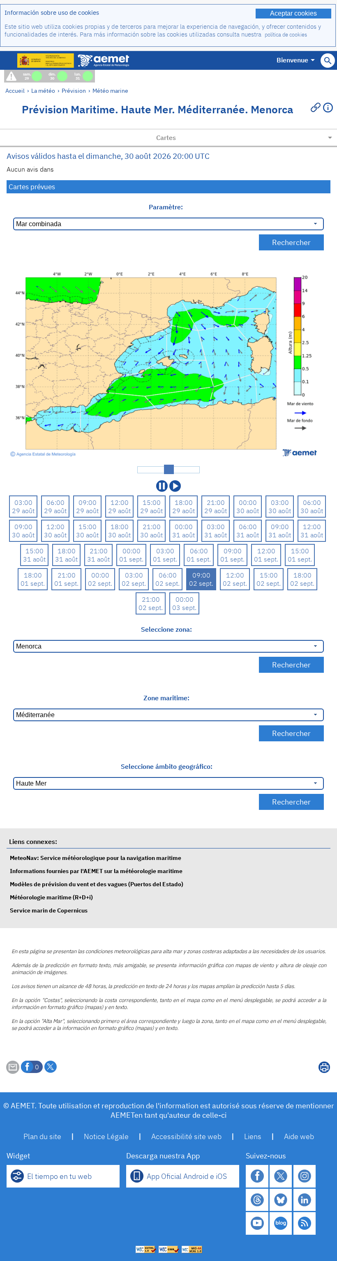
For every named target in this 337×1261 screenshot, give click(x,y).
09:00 (87, 502)
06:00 (55, 502)
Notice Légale (106, 1136)
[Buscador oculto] (328, 60)
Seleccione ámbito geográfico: (166, 766)
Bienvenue (292, 60)
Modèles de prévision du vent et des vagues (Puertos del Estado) (96, 884)
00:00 (248, 502)
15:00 (152, 502)
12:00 (120, 502)
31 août (183, 535)
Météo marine (110, 90)
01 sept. (131, 559)
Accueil (15, 90)
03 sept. (184, 607)
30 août (247, 511)
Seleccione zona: (166, 629)
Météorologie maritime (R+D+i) (51, 897)
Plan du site (42, 1136)
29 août (23, 511)
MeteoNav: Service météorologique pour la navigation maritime (95, 858)
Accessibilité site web (186, 1136)
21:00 (216, 502)
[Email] (12, 1071)
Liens (252, 1136)
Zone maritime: (166, 698)
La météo (43, 90)
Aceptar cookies (293, 13)
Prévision (74, 90)
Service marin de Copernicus (49, 910)
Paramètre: (167, 207)
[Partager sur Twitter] (50, 1067)
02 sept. (100, 583)
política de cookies (286, 34)
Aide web (299, 1136)
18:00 (184, 502)
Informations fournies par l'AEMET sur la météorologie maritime (96, 871)
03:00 (23, 502)
